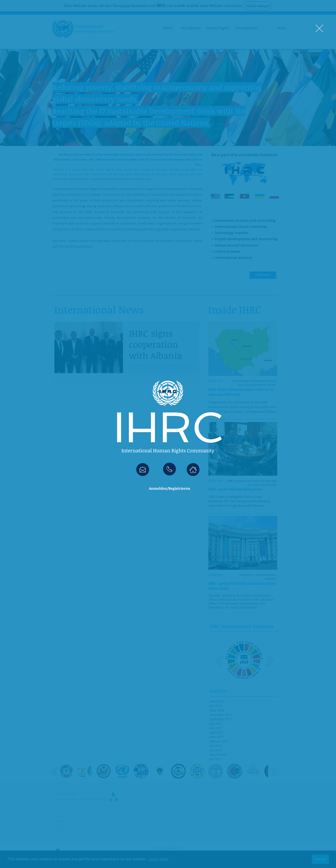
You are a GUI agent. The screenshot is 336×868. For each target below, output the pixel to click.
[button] (319, 28)
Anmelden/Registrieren (169, 488)
